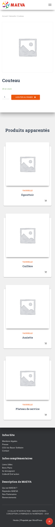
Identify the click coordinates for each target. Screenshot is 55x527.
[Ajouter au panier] (45, 200)
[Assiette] (27, 307)
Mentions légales (9, 441)
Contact (5, 451)
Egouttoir (27, 194)
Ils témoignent (8, 471)
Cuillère (27, 266)
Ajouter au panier (24, 97)
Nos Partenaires (9, 494)
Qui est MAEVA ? (9, 488)
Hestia (16, 520)
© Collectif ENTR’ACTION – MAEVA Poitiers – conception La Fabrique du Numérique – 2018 (27, 512)
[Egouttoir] (27, 164)
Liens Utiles (7, 464)
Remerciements (9, 497)
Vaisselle (12, 16)
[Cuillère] (27, 235)
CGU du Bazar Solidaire (12, 447)
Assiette (27, 337)
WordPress (37, 520)
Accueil (5, 16)
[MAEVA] (13, 4)
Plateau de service (27, 409)
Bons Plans (7, 468)
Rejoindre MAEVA (10, 491)
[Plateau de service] (27, 378)
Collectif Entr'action (10, 474)
